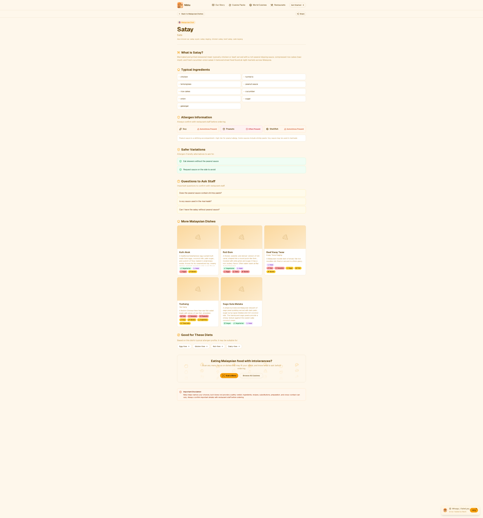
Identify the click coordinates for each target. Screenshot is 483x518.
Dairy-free (232, 346)
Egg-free (183, 346)
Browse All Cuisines (251, 375)
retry (474, 510)
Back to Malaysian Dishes (192, 14)
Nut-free (216, 346)
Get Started (296, 5)
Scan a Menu (231, 375)
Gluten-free (200, 346)
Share (302, 14)
